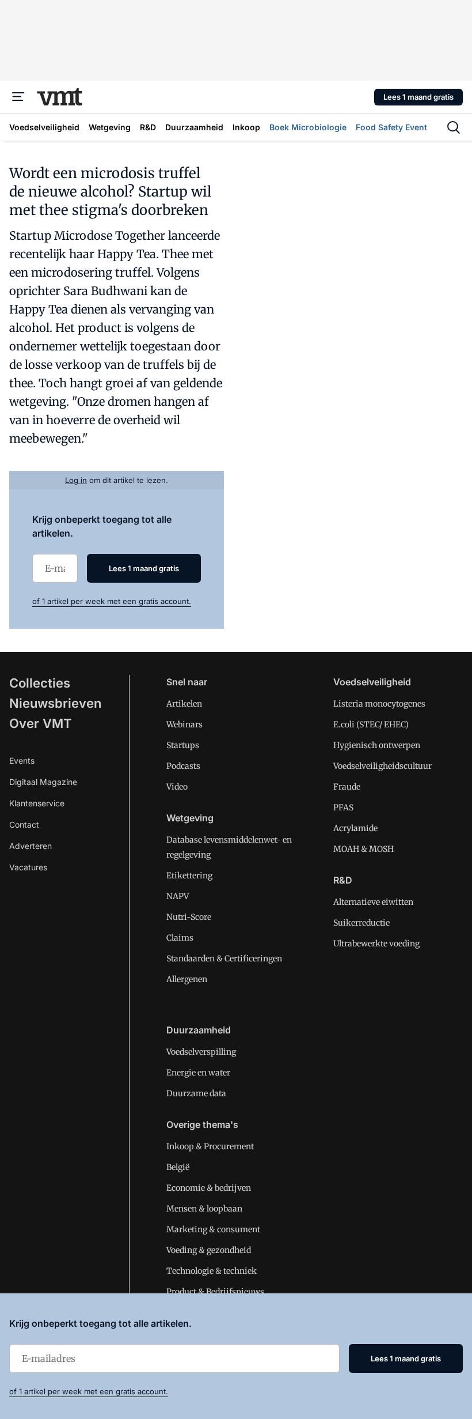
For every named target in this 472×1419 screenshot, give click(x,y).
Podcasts (183, 766)
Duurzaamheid (198, 1030)
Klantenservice (36, 803)
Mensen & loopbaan (204, 1208)
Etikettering (189, 875)
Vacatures (28, 867)
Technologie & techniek (211, 1271)
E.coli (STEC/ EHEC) (371, 724)
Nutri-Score (188, 917)
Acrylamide (355, 828)
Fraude (346, 787)
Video (177, 787)
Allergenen (186, 979)
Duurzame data (196, 1093)
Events (22, 760)
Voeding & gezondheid (208, 1250)
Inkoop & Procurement (210, 1146)
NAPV (177, 896)
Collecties (39, 682)
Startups (182, 745)
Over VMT (40, 723)
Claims (179, 938)
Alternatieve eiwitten (373, 902)
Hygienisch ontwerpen (376, 745)
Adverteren (30, 846)
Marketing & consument (213, 1229)
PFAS (343, 807)
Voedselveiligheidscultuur (382, 766)
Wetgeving (190, 818)
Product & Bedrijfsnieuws (215, 1291)
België (177, 1167)
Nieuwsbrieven (55, 703)
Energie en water (198, 1072)
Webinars (184, 724)
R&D (342, 880)
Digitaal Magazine (43, 782)
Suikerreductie (361, 923)
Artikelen (184, 704)
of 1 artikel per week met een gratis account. (111, 601)
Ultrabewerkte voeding (376, 943)
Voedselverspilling (201, 1052)
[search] (453, 127)
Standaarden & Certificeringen (224, 958)
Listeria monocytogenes (379, 704)
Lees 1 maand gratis (418, 96)
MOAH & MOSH (363, 849)
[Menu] (18, 96)
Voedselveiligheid (372, 682)
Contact (24, 824)
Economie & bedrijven (208, 1188)
